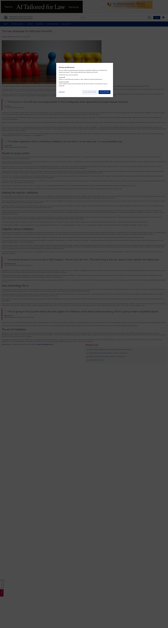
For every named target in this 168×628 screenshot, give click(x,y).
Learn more (62, 92)
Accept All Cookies (104, 92)
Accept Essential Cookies (90, 92)
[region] (84, 80)
